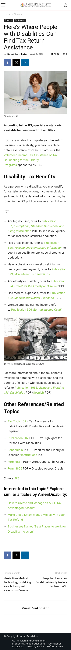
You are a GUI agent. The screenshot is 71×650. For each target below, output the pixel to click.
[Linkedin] (25, 62)
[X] (16, 62)
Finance (18, 14)
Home (7, 14)
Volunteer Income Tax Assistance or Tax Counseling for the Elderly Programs (30, 160)
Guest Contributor (17, 53)
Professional (20, 20)
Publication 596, (36, 309)
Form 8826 (15, 468)
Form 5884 (15, 461)
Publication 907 (18, 438)
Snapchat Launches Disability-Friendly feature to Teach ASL (51, 582)
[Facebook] (7, 62)
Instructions (29, 455)
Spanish (38, 392)
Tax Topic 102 (17, 421)
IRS (17, 478)
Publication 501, (36, 226)
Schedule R (15, 450)
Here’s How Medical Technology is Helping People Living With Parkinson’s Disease (17, 584)
